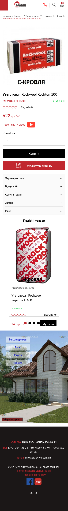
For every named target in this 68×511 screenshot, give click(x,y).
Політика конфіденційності (34, 470)
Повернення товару (34, 474)
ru (31, 493)
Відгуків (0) (27, 107)
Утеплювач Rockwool (52, 16)
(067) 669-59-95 (40, 447)
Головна (7, 16)
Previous (2, 272)
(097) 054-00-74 (18, 447)
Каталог (18, 16)
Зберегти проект (12, 419)
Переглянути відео (14, 124)
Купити (34, 153)
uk (37, 493)
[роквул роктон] (34, 56)
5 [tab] (42, 323)
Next (65, 272)
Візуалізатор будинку (38, 165)
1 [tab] (25, 323)
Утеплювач (31, 16)
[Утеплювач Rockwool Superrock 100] (34, 256)
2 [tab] (29, 323)
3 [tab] (34, 323)
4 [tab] (38, 323)
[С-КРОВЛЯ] (18, 5)
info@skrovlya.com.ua (38, 457)
